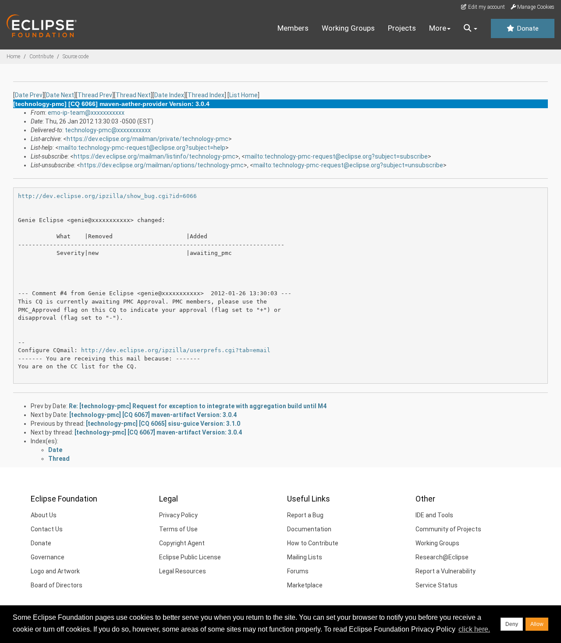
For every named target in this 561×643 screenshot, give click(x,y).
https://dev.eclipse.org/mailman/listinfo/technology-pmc (154, 156)
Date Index (169, 95)
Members (293, 28)
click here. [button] (474, 629)
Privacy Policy (178, 515)
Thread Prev (95, 95)
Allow (536, 624)
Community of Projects (448, 529)
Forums (298, 571)
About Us (44, 515)
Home (13, 56)
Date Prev (29, 95)
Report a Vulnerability (445, 571)
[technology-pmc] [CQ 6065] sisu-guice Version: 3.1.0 (163, 423)
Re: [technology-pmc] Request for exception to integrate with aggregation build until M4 (198, 406)
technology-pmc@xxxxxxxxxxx (108, 130)
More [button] (437, 28)
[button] (470, 28)
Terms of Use (178, 529)
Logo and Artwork (55, 571)
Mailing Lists (304, 557)
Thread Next (133, 95)
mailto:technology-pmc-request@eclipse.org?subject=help (142, 147)
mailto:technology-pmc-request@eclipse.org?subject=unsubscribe (348, 165)
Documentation (309, 529)
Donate (527, 28)
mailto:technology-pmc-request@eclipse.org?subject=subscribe (336, 156)
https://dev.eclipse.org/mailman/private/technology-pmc (147, 138)
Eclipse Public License (190, 557)
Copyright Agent (182, 543)
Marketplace (305, 585)
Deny (511, 624)
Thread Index (206, 95)
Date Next (60, 95)
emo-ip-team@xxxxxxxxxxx (86, 112)
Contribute (41, 56)
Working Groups (348, 28)
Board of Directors (56, 585)
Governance (47, 557)
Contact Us (47, 529)
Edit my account (486, 7)
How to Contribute (312, 543)
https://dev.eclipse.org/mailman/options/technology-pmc (162, 165)
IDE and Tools (434, 515)
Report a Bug (305, 515)
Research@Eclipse (442, 557)
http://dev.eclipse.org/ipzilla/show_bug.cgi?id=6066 (107, 196)
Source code (76, 56)
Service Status (436, 585)
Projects (402, 28)
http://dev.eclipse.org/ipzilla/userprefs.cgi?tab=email (175, 350)
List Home (243, 95)
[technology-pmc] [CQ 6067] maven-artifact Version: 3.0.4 (153, 414)
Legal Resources (182, 571)
